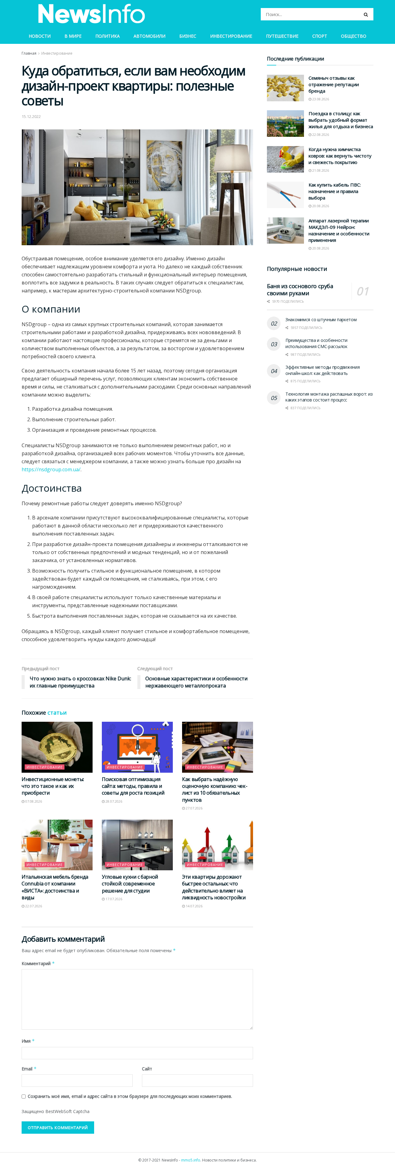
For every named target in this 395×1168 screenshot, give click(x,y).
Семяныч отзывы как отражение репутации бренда (334, 84)
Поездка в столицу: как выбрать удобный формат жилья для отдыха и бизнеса (341, 119)
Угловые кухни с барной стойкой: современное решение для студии (130, 883)
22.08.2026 (320, 134)
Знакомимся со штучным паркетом (321, 319)
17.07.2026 (113, 899)
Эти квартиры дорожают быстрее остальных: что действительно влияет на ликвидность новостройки (214, 887)
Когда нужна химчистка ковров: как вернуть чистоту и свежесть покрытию (340, 155)
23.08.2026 (320, 99)
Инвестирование (231, 36)
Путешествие (282, 36)
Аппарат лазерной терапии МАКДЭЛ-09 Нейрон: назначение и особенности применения (339, 230)
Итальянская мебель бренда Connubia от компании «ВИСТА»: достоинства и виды (55, 887)
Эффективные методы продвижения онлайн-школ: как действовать (322, 370)
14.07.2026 (193, 906)
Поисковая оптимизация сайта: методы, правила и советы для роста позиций (133, 786)
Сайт (147, 1069)
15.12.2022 (31, 116)
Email (29, 1069)
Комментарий (38, 963)
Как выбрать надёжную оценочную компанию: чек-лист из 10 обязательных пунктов (214, 789)
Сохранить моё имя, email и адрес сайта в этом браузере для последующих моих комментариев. (130, 1096)
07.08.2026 (33, 801)
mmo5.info (190, 1160)
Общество (353, 36)
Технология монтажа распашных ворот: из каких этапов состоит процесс (328, 397)
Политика (107, 36)
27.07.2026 (193, 808)
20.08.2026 (320, 206)
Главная (29, 53)
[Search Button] (367, 14)
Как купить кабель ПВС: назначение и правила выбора (335, 191)
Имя (28, 1041)
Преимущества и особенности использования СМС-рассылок (316, 343)
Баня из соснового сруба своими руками (300, 289)
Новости (40, 36)
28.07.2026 (113, 801)
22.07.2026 (33, 906)
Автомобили (149, 36)
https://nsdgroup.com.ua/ (51, 469)
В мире (72, 36)
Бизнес (187, 36)
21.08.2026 (320, 170)
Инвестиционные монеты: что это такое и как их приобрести (53, 786)
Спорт (319, 36)
